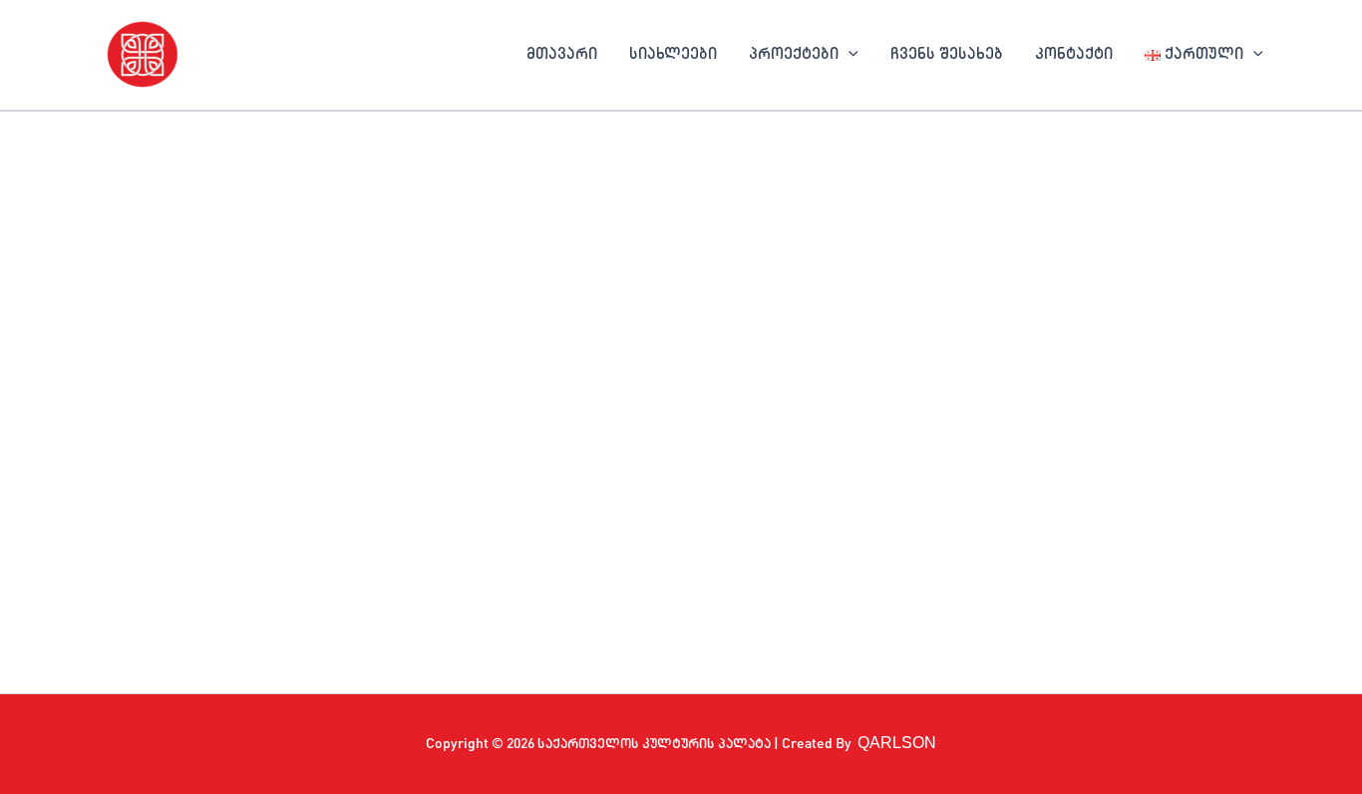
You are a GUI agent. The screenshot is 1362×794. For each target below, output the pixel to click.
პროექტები (794, 55)
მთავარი (561, 55)
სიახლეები (673, 55)
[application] (848, 55)
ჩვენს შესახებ (946, 55)
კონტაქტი (1074, 55)
